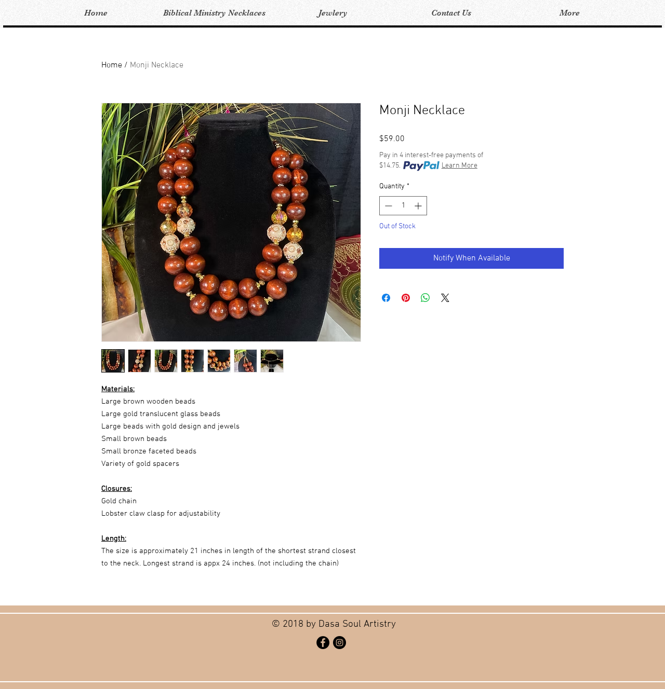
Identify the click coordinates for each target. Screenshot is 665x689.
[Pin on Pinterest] (406, 298)
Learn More (459, 165)
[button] (214, 13)
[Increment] (419, 206)
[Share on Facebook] (386, 298)
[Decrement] (387, 206)
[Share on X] (445, 298)
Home (111, 65)
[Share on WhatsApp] (425, 298)
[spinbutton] (403, 206)
